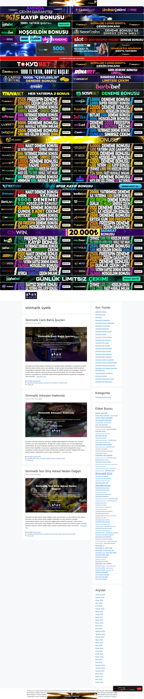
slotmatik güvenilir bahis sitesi (103, 494)
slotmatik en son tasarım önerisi (102, 468)
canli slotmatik (114, 415)
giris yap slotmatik (101, 425)
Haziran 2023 (99, 671)
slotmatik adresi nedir (33, 458)
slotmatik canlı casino (101, 453)
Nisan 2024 (99, 642)
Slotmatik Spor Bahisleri (103, 537)
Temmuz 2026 (100, 594)
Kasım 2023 (99, 657)
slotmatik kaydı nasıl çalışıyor (101, 498)
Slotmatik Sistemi (101, 376)
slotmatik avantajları (100, 438)
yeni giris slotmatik (101, 577)
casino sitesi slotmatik (104, 418)
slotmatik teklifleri (99, 543)
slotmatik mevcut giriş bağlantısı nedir (103, 507)
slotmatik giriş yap (101, 483)
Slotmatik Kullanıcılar (102, 329)
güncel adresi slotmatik (103, 427)
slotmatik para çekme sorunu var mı (102, 524)
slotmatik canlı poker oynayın (35, 534)
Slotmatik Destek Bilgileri (103, 348)
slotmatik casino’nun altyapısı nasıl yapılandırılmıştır (106, 464)
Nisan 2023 (99, 676)
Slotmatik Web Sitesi (102, 555)
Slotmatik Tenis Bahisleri (103, 354)
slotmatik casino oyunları (102, 459)
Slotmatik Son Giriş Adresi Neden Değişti (53, 471)
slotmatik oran (113, 515)
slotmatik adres (100, 431)
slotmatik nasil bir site (102, 513)
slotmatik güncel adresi (102, 490)
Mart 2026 (98, 603)
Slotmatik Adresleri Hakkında (45, 395)
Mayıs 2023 (99, 673)
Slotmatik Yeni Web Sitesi (103, 382)
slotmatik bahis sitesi (103, 444)
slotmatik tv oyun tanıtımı (51, 382)
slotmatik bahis (112, 440)
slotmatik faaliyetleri (99, 470)
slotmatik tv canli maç (103, 548)
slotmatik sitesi (100, 532)
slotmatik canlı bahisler (101, 449)
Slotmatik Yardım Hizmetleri (104, 360)
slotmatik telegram (109, 543)
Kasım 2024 (99, 623)
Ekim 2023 (98, 659)
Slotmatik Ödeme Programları (105, 365)
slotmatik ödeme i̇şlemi (111, 565)
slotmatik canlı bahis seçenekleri (104, 451)
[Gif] (72, 139)
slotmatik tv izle (100, 552)
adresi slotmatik (101, 413)
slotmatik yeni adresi (103, 563)
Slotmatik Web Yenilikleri (103, 357)
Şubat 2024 (99, 648)
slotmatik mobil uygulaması (101, 509)
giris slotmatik (107, 422)
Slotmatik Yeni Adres (101, 561)
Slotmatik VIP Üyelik (102, 343)
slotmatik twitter (111, 552)
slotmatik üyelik (62, 382)
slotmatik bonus (110, 446)
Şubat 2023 (99, 682)
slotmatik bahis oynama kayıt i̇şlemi (102, 442)
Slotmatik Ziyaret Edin (102, 326)
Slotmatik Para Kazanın (103, 340)
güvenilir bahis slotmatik (100, 429)
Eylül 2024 (98, 628)
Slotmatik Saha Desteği (103, 351)
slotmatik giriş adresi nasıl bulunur (102, 480)
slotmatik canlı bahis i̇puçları (35, 382)
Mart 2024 (98, 645)
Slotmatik (98, 317)
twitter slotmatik (101, 572)
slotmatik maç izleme (101, 502)
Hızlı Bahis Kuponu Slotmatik (104, 323)
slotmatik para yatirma (102, 520)
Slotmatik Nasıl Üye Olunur (102, 515)
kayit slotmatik (111, 429)
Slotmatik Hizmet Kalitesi (103, 337)
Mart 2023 (98, 679)
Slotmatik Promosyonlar (34, 381)
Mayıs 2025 (99, 611)
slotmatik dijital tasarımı (100, 466)
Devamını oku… (42, 376)
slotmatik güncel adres (102, 488)
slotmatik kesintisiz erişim (100, 500)
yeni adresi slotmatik (102, 574)
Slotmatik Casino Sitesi (103, 462)
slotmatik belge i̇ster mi (100, 446)
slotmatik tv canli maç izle (104, 550)
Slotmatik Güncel (102, 485)
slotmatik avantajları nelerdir (101, 440)
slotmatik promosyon (110, 526)
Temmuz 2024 (100, 634)
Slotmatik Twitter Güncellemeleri (106, 362)
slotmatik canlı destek (103, 455)
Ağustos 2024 (100, 631)
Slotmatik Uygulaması (102, 320)
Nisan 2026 (99, 600)
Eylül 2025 (98, 606)
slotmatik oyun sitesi (100, 517)
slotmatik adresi (101, 436)
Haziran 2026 (99, 597)
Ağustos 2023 (100, 665)
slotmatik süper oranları (112, 541)
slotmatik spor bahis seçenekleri (103, 539)
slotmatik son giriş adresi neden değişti (55, 534)
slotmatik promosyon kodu (103, 528)
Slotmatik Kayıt (113, 498)
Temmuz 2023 (100, 668)
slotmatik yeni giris (100, 565)
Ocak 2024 (99, 651)
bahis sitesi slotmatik (102, 415)
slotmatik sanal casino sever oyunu (102, 530)
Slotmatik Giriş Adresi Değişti (103, 478)
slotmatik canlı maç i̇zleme (100, 457)
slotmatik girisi (109, 470)
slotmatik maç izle (112, 500)
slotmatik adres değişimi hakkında (102, 433)
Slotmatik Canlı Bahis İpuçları (45, 320)
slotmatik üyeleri (109, 568)
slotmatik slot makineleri (111, 532)
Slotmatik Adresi (100, 312)
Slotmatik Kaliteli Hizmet (103, 331)
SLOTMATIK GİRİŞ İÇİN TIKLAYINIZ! (72, 58)
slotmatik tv (99, 545)
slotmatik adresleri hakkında (48, 458)
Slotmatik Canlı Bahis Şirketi (104, 379)
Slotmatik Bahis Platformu (104, 373)
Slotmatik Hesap (100, 334)
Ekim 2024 (98, 625)
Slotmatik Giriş (100, 314)
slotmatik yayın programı (100, 559)
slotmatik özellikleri (100, 568)
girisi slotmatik (99, 422)
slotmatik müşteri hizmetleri (103, 511)
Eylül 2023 (98, 662)
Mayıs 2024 (99, 640)
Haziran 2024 (99, 637)
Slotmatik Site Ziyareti (102, 346)
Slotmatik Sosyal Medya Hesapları (104, 534)
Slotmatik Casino (111, 457)
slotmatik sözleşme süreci (100, 541)
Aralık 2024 (99, 620)
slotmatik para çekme (102, 522)
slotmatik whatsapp (101, 557)
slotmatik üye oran (110, 570)
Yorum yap (30, 384)
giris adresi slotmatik (103, 420)
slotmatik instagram (102, 496)
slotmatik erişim (113, 468)
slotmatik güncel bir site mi (101, 492)
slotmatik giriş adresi (101, 476)
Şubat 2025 (99, 614)
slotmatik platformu (99, 526)
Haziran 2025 (99, 609)
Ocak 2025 (99, 617)
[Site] (36, 101)
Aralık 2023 (99, 654)
